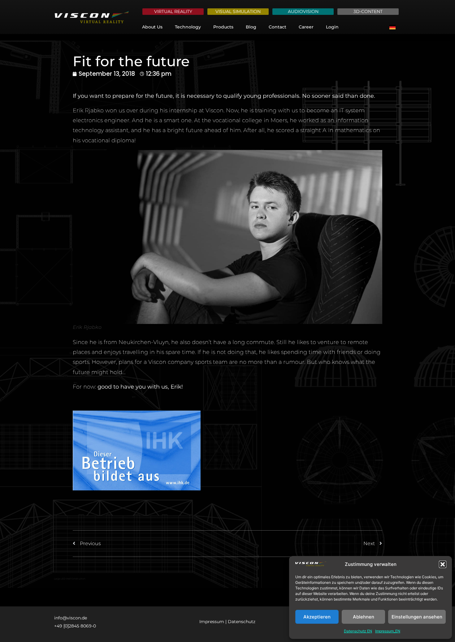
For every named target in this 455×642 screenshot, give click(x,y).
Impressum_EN (387, 631)
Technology (188, 27)
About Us (152, 27)
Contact (277, 27)
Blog (251, 27)
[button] (443, 564)
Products (223, 27)
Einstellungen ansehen (417, 617)
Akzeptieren (317, 617)
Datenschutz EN (358, 631)
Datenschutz (241, 621)
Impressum (211, 621)
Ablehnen (363, 617)
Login (332, 27)
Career (306, 27)
